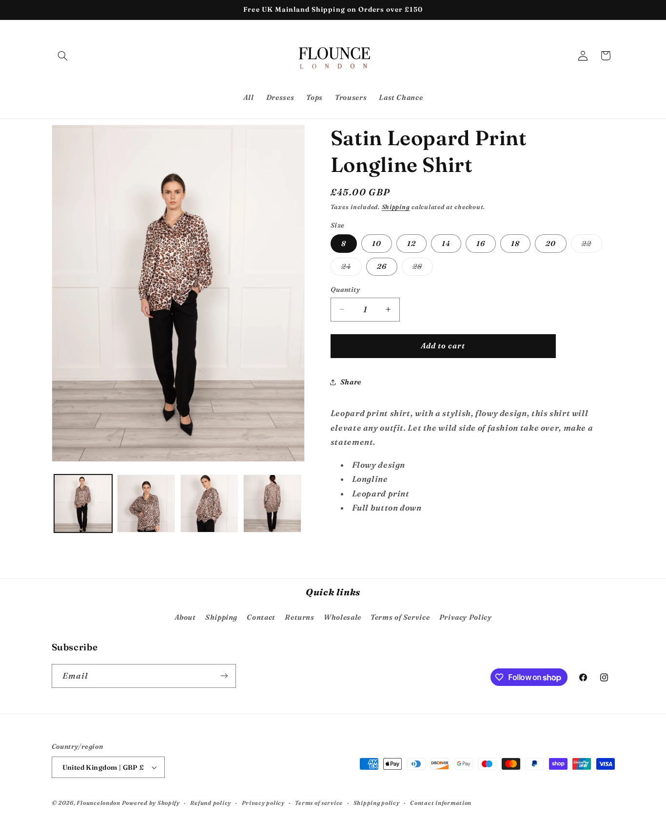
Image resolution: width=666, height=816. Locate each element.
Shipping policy (376, 802)
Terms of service (319, 802)
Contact (261, 617)
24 (351, 269)
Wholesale (342, 617)
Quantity (345, 289)
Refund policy (210, 802)
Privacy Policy (465, 617)
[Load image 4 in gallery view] (272, 503)
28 (422, 269)
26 (382, 266)
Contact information (440, 802)
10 (376, 243)
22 (592, 246)
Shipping (396, 206)
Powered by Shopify (151, 802)
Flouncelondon (99, 802)
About (185, 617)
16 (480, 243)
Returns (299, 617)
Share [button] (350, 382)
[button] (63, 55)
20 (551, 243)
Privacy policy (263, 802)
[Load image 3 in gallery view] (209, 503)
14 (446, 243)
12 (411, 243)
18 (515, 243)
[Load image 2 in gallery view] (146, 503)
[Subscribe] (224, 676)
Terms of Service (400, 617)
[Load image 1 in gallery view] (83, 503)
